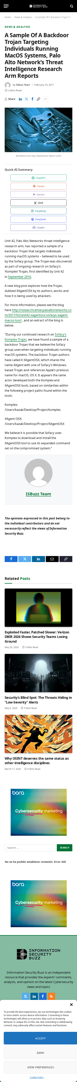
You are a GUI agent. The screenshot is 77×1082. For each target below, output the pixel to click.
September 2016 (19, 277)
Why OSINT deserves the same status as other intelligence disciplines (37, 760)
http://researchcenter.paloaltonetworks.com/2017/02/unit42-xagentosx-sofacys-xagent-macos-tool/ (38, 315)
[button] (71, 1004)
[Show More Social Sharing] (46, 99)
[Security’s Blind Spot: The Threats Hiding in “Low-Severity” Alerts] (38, 673)
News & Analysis (23, 17)
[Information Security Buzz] (38, 6)
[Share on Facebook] (32, 99)
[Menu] (6, 6)
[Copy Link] (38, 99)
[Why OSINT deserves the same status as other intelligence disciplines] (38, 734)
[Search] (71, 6)
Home (8, 17)
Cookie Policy (37, 1077)
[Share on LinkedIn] (20, 99)
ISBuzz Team (23, 84)
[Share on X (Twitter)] (26, 99)
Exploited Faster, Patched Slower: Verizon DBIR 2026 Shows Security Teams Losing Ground (37, 637)
